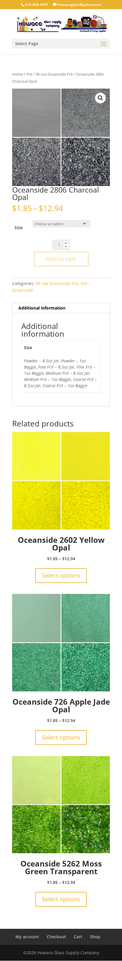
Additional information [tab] (41, 308)
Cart (78, 936)
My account (27, 936)
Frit (29, 74)
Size (19, 227)
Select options (61, 575)
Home (17, 74)
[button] (100, 98)
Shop (95, 936)
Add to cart (61, 259)
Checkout (56, 936)
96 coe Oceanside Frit (54, 74)
